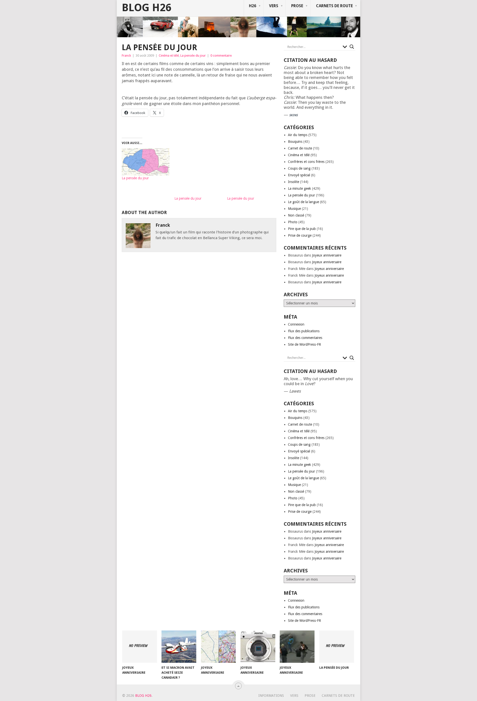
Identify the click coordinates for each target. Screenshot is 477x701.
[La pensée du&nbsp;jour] (145, 162)
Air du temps (297, 135)
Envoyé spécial (299, 175)
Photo (292, 222)
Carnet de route (300, 148)
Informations (271, 696)
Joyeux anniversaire (326, 255)
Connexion (296, 324)
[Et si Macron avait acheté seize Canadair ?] (178, 646)
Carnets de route (334, 5)
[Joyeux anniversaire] (139, 646)
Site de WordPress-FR (304, 344)
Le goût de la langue (303, 202)
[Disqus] (199, 327)
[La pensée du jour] (336, 646)
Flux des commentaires (305, 338)
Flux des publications (303, 331)
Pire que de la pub (302, 229)
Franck (126, 55)
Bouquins (295, 142)
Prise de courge (300, 235)
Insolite (293, 182)
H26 (252, 5)
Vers (273, 5)
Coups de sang (299, 168)
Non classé (296, 215)
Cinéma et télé (169, 55)
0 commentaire (221, 55)
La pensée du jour (193, 55)
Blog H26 (146, 7)
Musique (294, 209)
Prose (297, 5)
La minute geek (299, 188)
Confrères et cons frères (306, 162)
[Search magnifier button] (351, 46)
